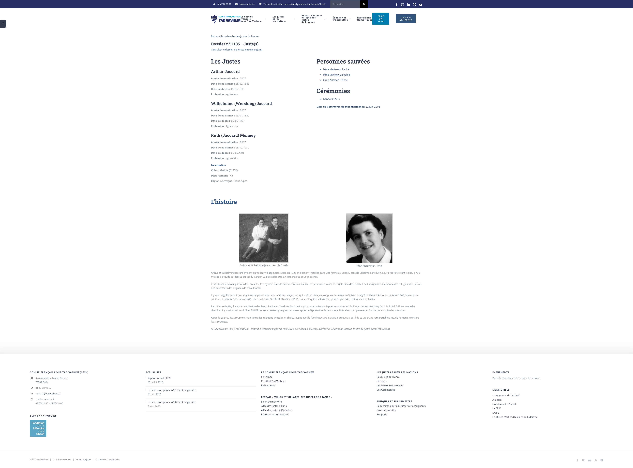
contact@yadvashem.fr (48, 393)
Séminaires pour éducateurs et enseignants (401, 405)
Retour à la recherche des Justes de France (235, 36)
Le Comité (266, 376)
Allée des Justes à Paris (274, 405)
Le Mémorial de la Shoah (506, 395)
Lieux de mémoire (271, 401)
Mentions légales (83, 459)
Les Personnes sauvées (390, 385)
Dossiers (382, 381)
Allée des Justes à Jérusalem (276, 410)
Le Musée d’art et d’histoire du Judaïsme (515, 417)
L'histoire (224, 202)
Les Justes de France (388, 376)
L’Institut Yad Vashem (273, 381)
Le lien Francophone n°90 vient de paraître (172, 402)
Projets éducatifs (386, 410)
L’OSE (495, 412)
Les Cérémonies (386, 389)
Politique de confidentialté (108, 459)
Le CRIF (496, 408)
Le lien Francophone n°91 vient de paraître (172, 390)
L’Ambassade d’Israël (504, 404)
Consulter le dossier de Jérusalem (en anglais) (236, 49)
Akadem (497, 399)
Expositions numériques (274, 414)
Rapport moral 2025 (159, 378)
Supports (382, 414)
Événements (268, 385)
